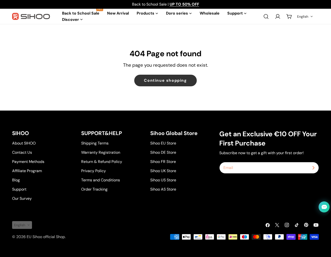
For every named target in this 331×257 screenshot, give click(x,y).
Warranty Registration (100, 152)
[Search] (266, 16)
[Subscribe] (313, 168)
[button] (305, 16)
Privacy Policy (93, 170)
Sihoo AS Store (163, 189)
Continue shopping (165, 80)
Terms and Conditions (100, 180)
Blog (16, 180)
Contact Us (22, 152)
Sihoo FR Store (163, 161)
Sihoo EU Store (163, 143)
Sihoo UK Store (163, 170)
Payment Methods (28, 161)
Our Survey (22, 198)
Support (19, 189)
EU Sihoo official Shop (46, 236)
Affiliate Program (27, 170)
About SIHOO (24, 143)
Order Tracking (94, 189)
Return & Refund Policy (101, 161)
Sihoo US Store (163, 180)
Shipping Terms (95, 143)
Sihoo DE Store (163, 152)
